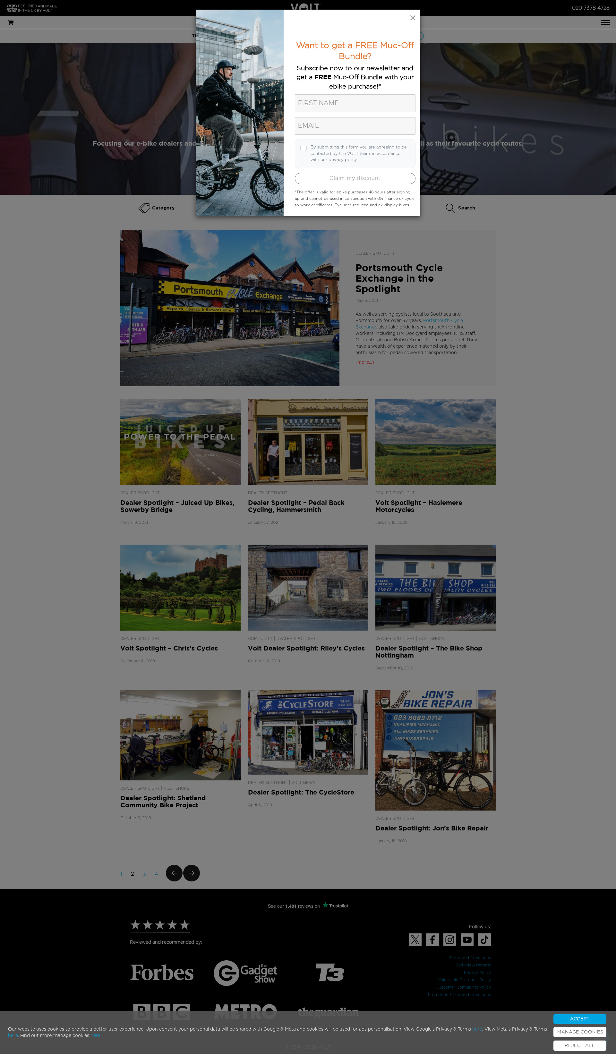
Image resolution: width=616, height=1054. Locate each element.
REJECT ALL (580, 1045)
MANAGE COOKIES (580, 1032)
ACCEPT (580, 1019)
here (477, 1029)
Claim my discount (355, 178)
